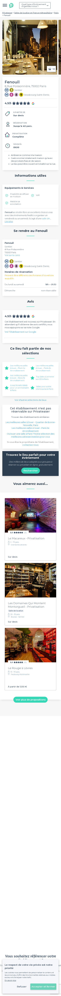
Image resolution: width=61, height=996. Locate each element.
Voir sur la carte (12, 255)
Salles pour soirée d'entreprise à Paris (44, 387)
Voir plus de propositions (31, 699)
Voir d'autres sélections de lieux (30, 400)
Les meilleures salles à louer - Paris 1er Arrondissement (19, 368)
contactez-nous (30, 445)
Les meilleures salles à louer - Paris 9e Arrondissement (19, 378)
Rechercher (30, 470)
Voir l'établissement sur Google (20, 332)
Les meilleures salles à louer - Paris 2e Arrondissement (44, 368)
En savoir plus (10, 980)
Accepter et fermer (43, 986)
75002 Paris (10, 252)
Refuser (22, 986)
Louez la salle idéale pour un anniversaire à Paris (19, 387)
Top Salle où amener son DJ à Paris (45, 377)
